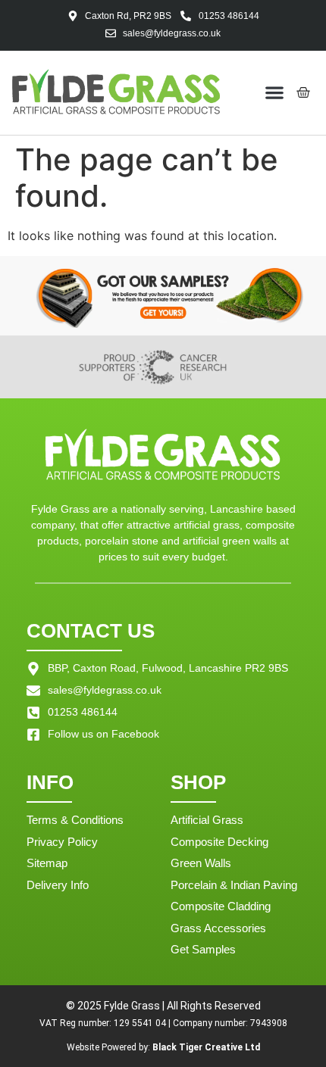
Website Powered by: (163, 1047)
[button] (275, 93)
